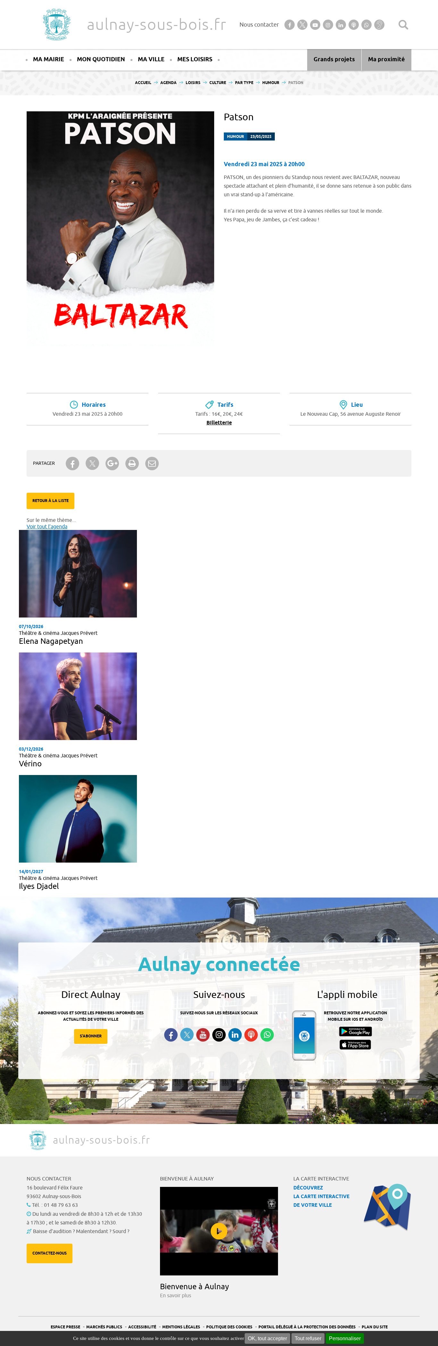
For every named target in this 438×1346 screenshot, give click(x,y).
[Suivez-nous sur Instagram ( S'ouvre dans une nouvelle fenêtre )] (219, 1035)
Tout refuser (308, 1338)
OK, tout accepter (267, 1338)
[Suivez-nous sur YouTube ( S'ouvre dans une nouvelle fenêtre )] (203, 1035)
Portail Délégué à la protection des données (307, 1327)
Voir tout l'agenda (47, 527)
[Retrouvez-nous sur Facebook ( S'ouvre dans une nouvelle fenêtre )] (171, 1035)
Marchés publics (104, 1327)
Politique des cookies (229, 1327)
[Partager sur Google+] (112, 463)
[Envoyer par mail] (152, 463)
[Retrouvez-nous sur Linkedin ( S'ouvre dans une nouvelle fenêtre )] (235, 1035)
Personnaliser (345, 1338)
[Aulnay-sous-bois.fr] (56, 24)
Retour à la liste (50, 501)
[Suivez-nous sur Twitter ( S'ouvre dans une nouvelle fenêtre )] (187, 1035)
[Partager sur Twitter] (92, 463)
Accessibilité (142, 1327)
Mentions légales (181, 1327)
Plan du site (375, 1327)
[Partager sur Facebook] (72, 463)
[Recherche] (403, 25)
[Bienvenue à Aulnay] (219, 1231)
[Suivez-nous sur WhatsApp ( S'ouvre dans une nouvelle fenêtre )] (267, 1035)
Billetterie (219, 423)
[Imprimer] (132, 463)
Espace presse (65, 1327)
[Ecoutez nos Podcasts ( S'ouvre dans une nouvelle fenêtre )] (251, 1035)
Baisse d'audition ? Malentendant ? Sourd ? (81, 1231)
